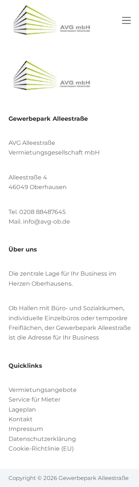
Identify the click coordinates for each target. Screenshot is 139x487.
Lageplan (22, 409)
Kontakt (21, 419)
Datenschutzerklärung (42, 438)
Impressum (26, 428)
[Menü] (126, 20)
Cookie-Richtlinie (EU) (41, 448)
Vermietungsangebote (43, 389)
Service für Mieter (34, 399)
